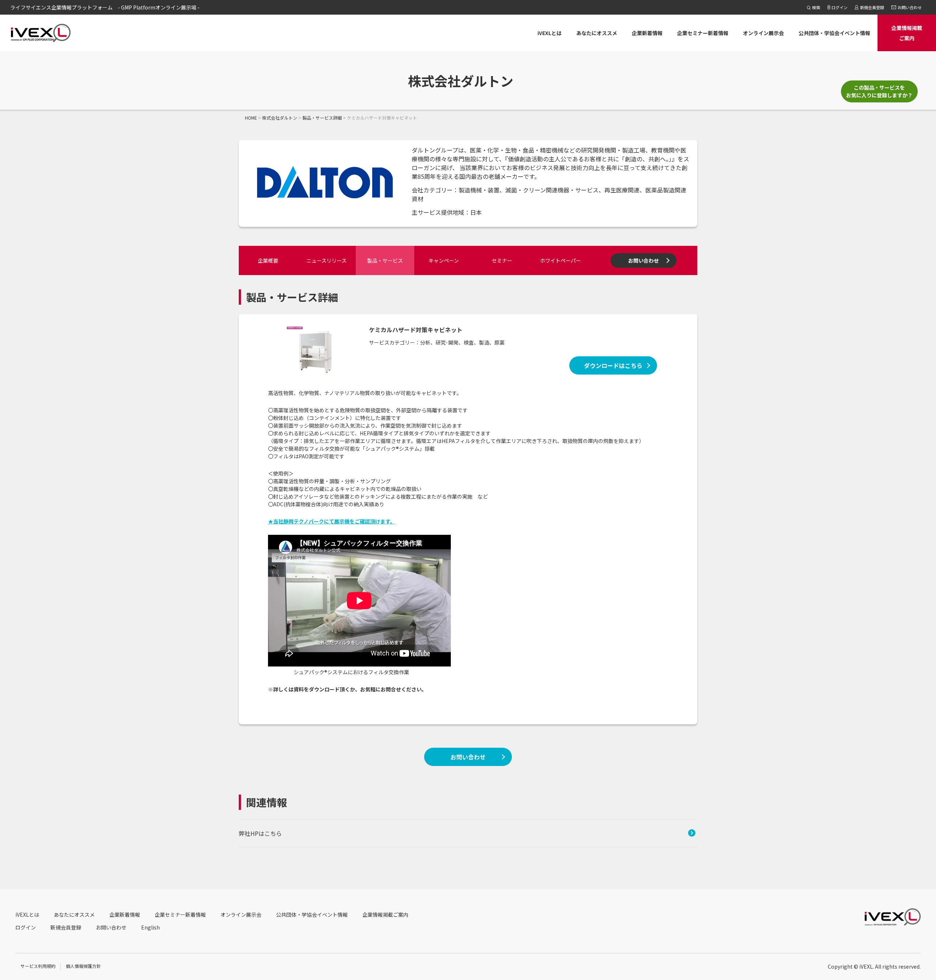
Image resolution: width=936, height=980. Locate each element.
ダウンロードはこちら (613, 365)
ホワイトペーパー (560, 260)
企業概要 (268, 260)
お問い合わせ (643, 260)
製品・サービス (385, 260)
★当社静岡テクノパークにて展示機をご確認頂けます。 (331, 521)
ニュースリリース (326, 260)
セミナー (502, 260)
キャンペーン (444, 260)
